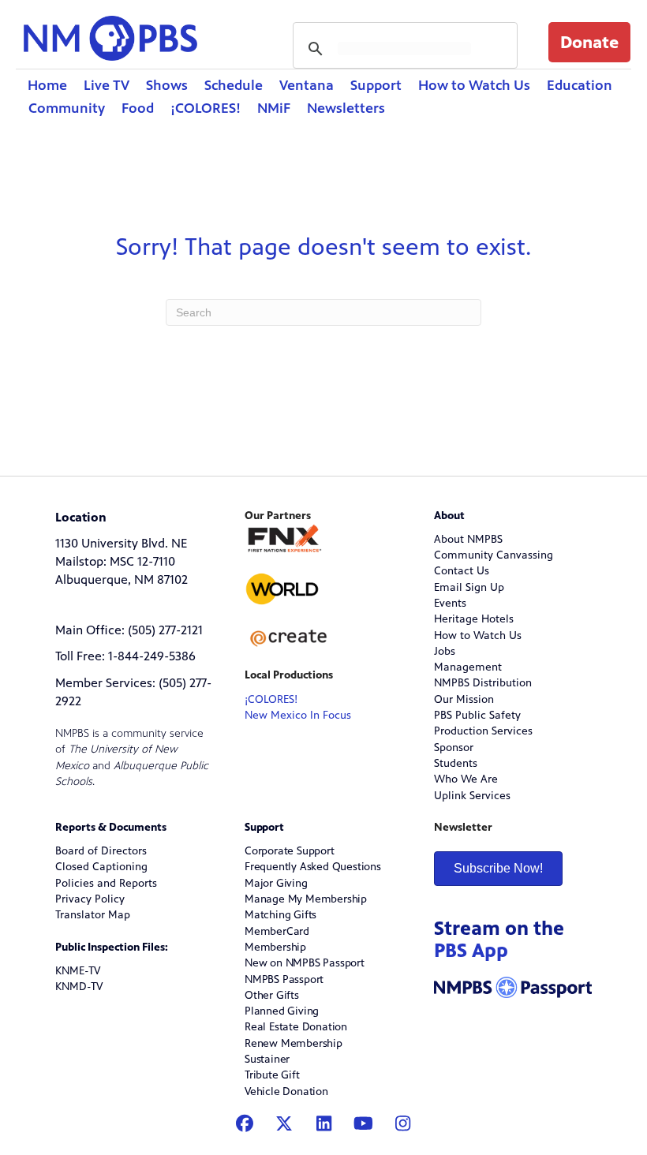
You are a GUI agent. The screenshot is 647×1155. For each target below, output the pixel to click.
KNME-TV (77, 970)
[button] (589, 42)
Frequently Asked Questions (313, 866)
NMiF (273, 108)
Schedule (233, 85)
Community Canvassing (493, 555)
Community (66, 108)
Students (455, 763)
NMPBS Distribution (483, 683)
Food (138, 108)
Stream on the (499, 939)
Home (47, 85)
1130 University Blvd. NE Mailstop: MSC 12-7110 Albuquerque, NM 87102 (121, 562)
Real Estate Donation (296, 1027)
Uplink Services (472, 795)
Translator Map (92, 914)
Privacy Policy (90, 899)
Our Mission (464, 699)
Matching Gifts (280, 914)
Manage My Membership (306, 899)
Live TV (106, 85)
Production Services (483, 731)
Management (468, 667)
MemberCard (277, 931)
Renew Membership (293, 1043)
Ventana (306, 85)
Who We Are (466, 779)
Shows (167, 85)
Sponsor (453, 747)
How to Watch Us (474, 85)
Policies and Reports (106, 883)
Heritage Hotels (474, 619)
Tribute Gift (272, 1075)
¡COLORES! (205, 108)
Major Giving (276, 883)
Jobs (444, 651)
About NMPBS (468, 539)
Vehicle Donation (286, 1091)
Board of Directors (101, 851)
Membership (275, 947)
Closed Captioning (101, 866)
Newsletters (346, 108)
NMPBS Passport (284, 979)
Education (579, 85)
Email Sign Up (469, 587)
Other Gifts (272, 995)
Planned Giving (282, 1011)
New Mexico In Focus (298, 715)
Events (450, 603)
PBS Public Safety (477, 715)
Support (376, 85)
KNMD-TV (79, 986)
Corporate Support (290, 851)
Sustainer (267, 1059)
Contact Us (461, 571)
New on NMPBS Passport (305, 963)
